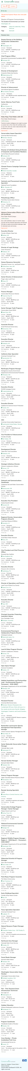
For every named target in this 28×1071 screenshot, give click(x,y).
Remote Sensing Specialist (10, 790)
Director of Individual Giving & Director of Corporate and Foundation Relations (14, 151)
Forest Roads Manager (8, 957)
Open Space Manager (8, 666)
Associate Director (7, 324)
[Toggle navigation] (2, 2)
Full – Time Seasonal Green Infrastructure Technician (10, 989)
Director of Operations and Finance (12, 583)
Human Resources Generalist (10, 262)
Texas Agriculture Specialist (10, 910)
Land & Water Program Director (11, 649)
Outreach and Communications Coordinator (11, 481)
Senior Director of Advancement (11, 277)
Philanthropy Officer (8, 198)
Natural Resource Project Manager (12, 926)
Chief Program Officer (8, 56)
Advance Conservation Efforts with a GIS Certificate (13, 213)
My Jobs (5, 11)
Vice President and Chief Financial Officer (12, 551)
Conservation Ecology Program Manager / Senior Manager (11, 808)
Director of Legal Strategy (9, 247)
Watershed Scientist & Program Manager (11, 859)
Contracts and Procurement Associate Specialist (13, 182)
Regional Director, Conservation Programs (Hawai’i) (11, 518)
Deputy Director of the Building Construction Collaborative (11, 40)
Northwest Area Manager (9, 941)
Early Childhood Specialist (10, 893)
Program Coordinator (8, 1022)
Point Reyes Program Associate (11, 877)
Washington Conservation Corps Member (11, 973)
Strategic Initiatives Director (10, 464)
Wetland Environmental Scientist (12, 824)
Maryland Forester (7, 701)
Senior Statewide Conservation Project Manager (14, 745)
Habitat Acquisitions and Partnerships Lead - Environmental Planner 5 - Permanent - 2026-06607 (13, 682)
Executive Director (7, 231)
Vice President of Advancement (11, 435)
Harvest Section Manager (9, 761)
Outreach (11, 31)
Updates (9, 1064)
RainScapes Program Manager (11, 369)
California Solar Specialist (9, 354)
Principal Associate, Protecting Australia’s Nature (11, 615)
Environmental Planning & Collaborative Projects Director (11, 632)
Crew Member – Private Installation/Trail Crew (9, 1039)
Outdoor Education (7, 1005)
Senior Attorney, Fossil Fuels (10, 102)
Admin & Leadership (15, 26)
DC (9, 24)
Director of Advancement (9, 87)
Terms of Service (5, 1066)
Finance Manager (7, 292)
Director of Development (9, 71)
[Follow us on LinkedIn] (26, 1060)
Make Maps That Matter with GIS (12, 117)
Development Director (8, 449)
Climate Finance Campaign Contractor (13, 166)
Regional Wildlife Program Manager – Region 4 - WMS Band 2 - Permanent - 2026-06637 (14, 840)
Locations (12, 6)
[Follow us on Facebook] (23, 1060)
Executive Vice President (9, 501)
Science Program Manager (10, 775)
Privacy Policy (15, 1064)
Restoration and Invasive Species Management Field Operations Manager (12, 727)
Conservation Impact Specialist (11, 133)
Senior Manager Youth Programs (11, 308)
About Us (3, 1064)
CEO (2, 420)
